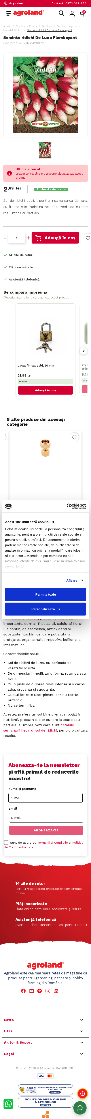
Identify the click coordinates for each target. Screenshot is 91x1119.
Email (12, 808)
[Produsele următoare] (83, 351)
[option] (45, 485)
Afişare (72, 580)
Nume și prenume (22, 788)
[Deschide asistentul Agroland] (80, 1108)
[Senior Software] (45, 1114)
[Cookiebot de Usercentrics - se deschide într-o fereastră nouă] (66, 506)
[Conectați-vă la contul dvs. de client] (72, 13)
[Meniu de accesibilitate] (82, 1093)
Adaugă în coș (60, 237)
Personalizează (43, 609)
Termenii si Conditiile (52, 842)
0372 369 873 (76, 3)
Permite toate (45, 594)
